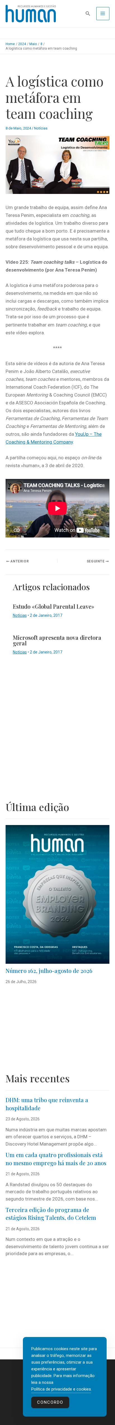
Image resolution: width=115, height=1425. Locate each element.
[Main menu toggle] (103, 13)
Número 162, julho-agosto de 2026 (49, 970)
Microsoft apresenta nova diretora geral (57, 640)
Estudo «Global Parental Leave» (53, 606)
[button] (87, 13)
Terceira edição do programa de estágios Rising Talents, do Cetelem (51, 1214)
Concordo (50, 1402)
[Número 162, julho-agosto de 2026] (57, 894)
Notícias (40, 128)
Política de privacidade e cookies (61, 1389)
